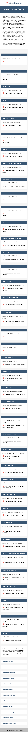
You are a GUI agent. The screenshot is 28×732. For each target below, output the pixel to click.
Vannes (7, 46)
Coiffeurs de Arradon (9, 683)
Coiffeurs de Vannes (8, 700)
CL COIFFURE (6, 71)
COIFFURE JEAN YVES (9, 118)
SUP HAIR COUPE (7, 522)
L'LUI (4, 222)
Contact (20, 730)
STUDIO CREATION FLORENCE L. (12, 238)
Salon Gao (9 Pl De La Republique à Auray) (16, 40)
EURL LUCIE (6, 252)
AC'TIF (4, 100)
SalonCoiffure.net (6, 16)
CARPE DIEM (6, 86)
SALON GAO (6, 266)
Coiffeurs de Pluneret (9, 661)
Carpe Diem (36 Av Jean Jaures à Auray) (14, 23)
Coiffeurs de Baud (8, 689)
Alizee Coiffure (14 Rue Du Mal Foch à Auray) (13, 33)
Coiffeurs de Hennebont (9, 723)
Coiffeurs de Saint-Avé (9, 695)
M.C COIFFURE (7, 312)
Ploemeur (17, 46)
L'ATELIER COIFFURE (9, 55)
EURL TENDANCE (7, 207)
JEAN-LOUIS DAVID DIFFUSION (12, 163)
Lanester (11, 46)
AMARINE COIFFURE (8, 616)
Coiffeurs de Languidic (9, 706)
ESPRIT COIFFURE (8, 387)
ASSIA (4, 600)
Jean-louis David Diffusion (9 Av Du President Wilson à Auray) (14, 31)
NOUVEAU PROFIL (8, 479)
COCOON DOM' (7, 371)
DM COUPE (5, 633)
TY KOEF (5, 149)
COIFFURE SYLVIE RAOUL (10, 586)
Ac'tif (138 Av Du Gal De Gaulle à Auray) (11, 24)
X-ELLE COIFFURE (8, 465)
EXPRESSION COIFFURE (9, 571)
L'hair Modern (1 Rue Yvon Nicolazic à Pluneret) (13, 26)
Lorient (4, 46)
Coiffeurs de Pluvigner (9, 672)
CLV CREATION (7, 449)
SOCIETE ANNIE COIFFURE (10, 297)
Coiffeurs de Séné (8, 717)
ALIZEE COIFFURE (8, 179)
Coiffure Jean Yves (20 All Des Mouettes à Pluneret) (13, 25)
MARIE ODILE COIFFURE (10, 344)
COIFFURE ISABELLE (9, 494)
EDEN (4, 193)
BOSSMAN (5, 508)
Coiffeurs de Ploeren (9, 678)
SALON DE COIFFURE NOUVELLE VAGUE (14, 553)
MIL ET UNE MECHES (8, 401)
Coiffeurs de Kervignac (9, 712)
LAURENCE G (6, 539)
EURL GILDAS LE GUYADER (10, 330)
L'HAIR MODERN (7, 134)
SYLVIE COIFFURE (8, 357)
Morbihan (11, 19)
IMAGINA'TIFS (7, 417)
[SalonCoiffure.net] (14, 3)
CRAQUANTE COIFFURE (9, 434)
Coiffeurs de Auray (8, 667)
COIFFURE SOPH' (7, 281)
